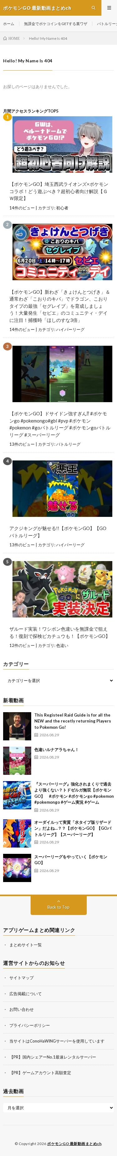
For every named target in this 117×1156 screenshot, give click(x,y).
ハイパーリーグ (70, 329)
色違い (62, 645)
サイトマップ (21, 977)
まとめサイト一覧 (25, 944)
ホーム (8, 23)
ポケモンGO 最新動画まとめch (74, 1143)
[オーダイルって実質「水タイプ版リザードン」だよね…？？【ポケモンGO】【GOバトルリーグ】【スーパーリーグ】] (17, 833)
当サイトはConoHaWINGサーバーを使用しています (57, 1040)
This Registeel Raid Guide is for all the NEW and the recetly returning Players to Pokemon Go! (72, 721)
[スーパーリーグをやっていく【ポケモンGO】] (17, 868)
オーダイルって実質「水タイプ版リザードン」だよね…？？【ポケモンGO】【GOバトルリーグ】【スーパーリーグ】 (72, 828)
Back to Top (58, 907)
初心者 (62, 207)
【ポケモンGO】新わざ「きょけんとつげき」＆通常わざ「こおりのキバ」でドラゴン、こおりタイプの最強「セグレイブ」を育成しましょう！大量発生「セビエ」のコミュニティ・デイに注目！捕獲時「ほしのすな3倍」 (59, 306)
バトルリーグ (68, 444)
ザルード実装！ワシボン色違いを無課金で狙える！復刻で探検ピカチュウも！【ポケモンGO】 (59, 632)
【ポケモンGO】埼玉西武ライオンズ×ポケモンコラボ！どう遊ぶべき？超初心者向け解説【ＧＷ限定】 (58, 191)
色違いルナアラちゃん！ (56, 749)
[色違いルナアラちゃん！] (17, 761)
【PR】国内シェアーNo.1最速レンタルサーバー (52, 1056)
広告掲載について (25, 993)
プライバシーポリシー (29, 1025)
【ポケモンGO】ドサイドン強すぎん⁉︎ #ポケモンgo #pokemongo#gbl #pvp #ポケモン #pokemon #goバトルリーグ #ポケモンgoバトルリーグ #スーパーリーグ (59, 424)
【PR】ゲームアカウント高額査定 (40, 1072)
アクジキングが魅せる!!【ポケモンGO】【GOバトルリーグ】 (57, 531)
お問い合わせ (21, 1009)
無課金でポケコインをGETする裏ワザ (55, 23)
